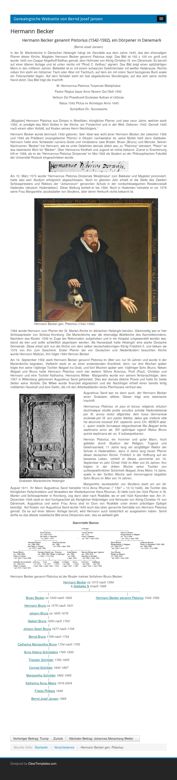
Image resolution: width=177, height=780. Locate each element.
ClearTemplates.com (42, 763)
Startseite (41, 747)
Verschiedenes (64, 747)
